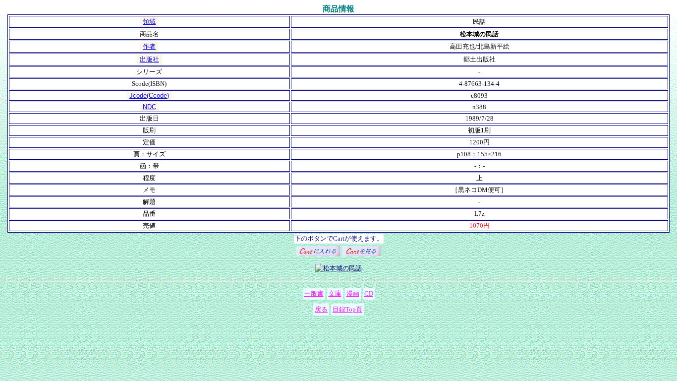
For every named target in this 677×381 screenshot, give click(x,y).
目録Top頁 (347, 309)
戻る (321, 309)
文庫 (335, 293)
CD (368, 293)
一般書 (314, 293)
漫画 (352, 293)
